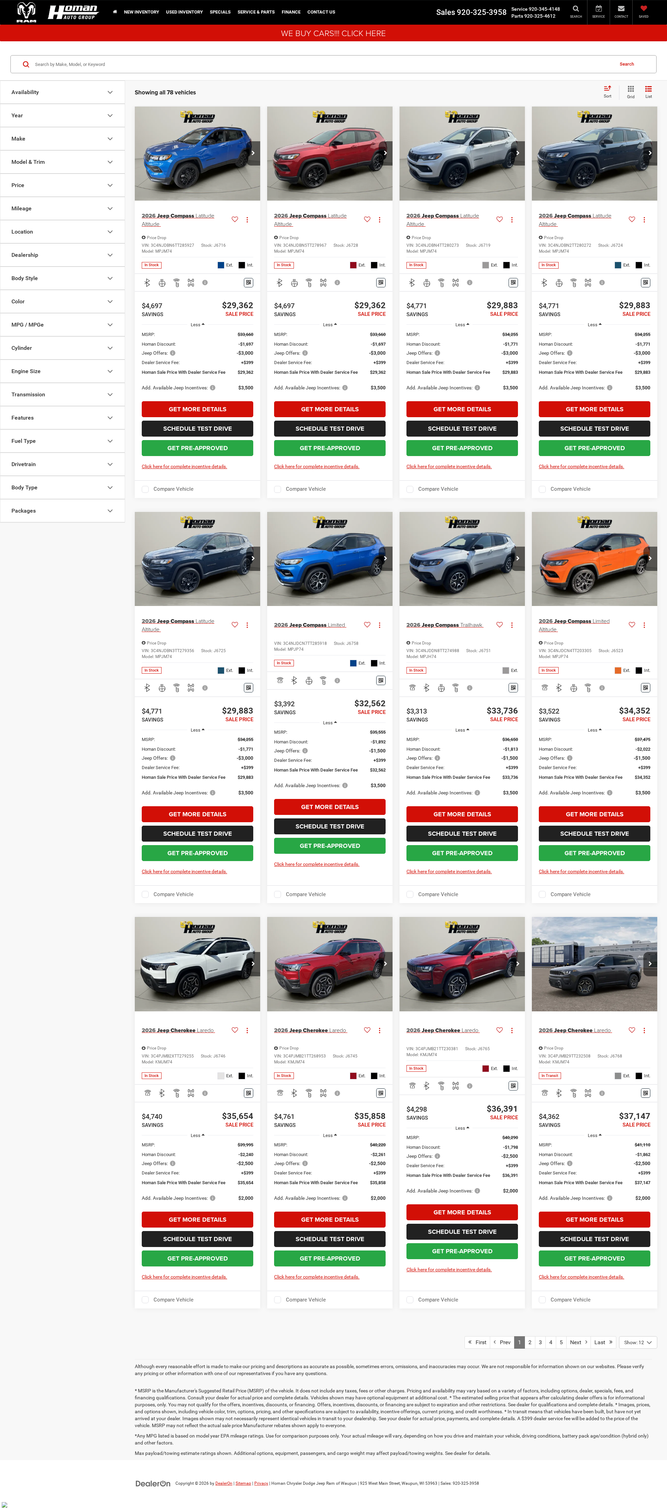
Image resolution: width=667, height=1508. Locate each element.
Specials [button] (220, 12)
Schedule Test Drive (197, 428)
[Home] (115, 12)
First (478, 1342)
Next (577, 1342)
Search (627, 64)
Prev (503, 1342)
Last (601, 1342)
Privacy (261, 1483)
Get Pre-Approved (197, 448)
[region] (197, 364)
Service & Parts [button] (256, 12)
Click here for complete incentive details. (184, 466)
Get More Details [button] (198, 409)
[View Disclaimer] (205, 282)
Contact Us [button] (321, 12)
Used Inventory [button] (184, 12)
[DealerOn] (153, 1483)
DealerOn (223, 1483)
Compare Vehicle (173, 489)
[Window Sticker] (248, 282)
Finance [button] (291, 12)
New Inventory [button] (141, 12)
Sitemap (243, 1483)
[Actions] (247, 220)
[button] (253, 153)
